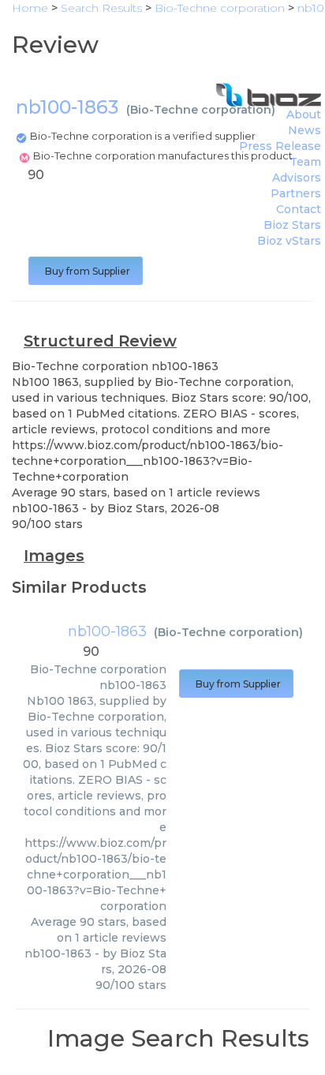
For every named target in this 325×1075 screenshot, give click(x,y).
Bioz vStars (289, 241)
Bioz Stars (292, 225)
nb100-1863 (107, 631)
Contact (298, 209)
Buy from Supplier (85, 271)
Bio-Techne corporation (200, 110)
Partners (296, 193)
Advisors (296, 177)
